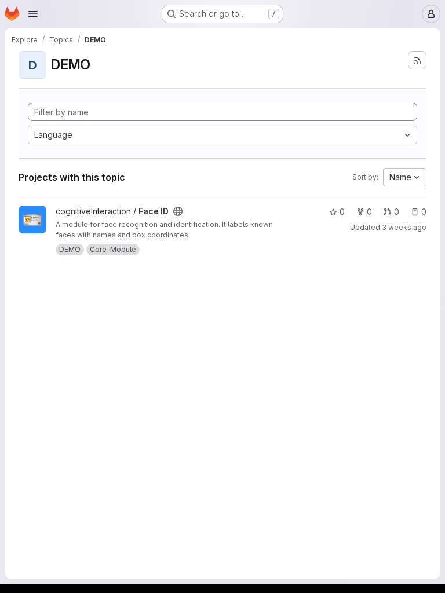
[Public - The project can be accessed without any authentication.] (178, 211)
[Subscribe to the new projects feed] (417, 60)
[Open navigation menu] (33, 14)
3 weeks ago (404, 227)
